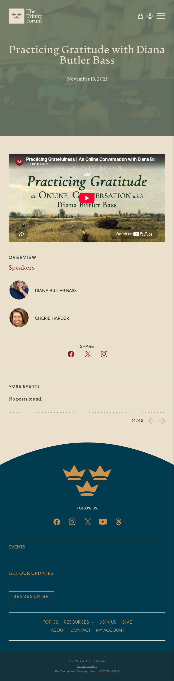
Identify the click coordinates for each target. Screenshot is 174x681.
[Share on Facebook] (71, 356)
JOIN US (108, 622)
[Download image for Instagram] (104, 356)
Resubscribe (31, 597)
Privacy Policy (87, 666)
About (58, 630)
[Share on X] (87, 356)
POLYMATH (109, 671)
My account (110, 630)
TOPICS (50, 622)
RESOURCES (76, 622)
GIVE (127, 622)
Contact (80, 630)
